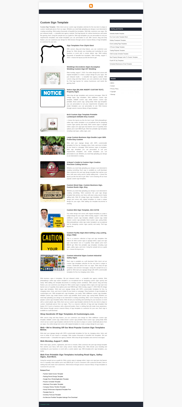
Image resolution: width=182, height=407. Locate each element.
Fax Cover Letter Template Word (119, 37)
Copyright (113, 91)
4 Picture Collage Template (117, 47)
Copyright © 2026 (44, 404)
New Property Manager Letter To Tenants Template (124, 57)
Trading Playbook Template (117, 50)
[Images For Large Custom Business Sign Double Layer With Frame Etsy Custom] (52, 145)
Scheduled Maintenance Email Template (121, 64)
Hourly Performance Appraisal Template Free (57, 389)
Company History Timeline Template (54, 387)
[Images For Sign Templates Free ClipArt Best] (52, 53)
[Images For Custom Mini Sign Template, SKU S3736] (52, 218)
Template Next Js (48, 392)
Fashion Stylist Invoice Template (53, 374)
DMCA (112, 83)
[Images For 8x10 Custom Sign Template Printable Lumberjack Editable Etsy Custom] (52, 123)
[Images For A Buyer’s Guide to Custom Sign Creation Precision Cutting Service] (52, 170)
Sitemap (113, 94)
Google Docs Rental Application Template (56, 379)
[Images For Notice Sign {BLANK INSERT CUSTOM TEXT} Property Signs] (52, 98)
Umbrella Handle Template (117, 33)
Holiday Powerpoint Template (118, 40)
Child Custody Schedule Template (119, 54)
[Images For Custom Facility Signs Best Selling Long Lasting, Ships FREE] (52, 241)
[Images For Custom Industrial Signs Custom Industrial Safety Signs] (52, 264)
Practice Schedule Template (51, 381)
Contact (113, 86)
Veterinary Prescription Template (53, 384)
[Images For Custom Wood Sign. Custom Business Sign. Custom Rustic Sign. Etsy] (52, 193)
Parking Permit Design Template (53, 376)
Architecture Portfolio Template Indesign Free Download (60, 397)
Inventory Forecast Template (52, 395)
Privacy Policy (114, 88)
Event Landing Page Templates (118, 43)
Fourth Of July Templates (117, 60)
